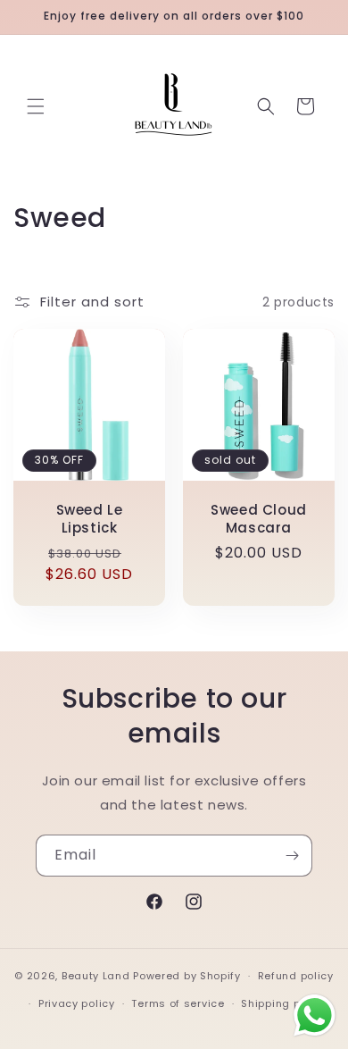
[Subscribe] (291, 856)
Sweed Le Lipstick (89, 518)
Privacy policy (76, 1003)
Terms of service (177, 1003)
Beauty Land (96, 976)
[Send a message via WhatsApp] (314, 1015)
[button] (35, 106)
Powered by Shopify (187, 976)
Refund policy (296, 976)
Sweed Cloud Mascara (259, 518)
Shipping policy (284, 1003)
